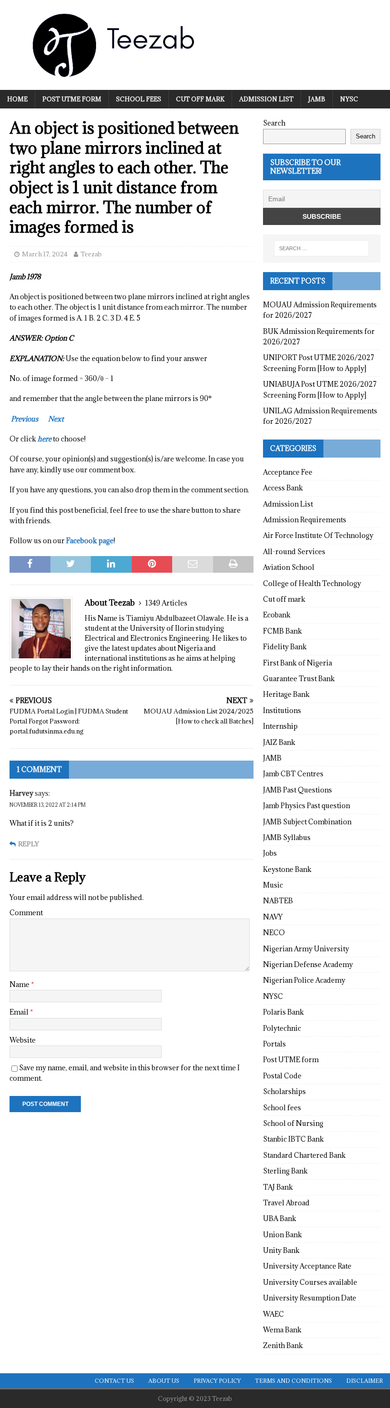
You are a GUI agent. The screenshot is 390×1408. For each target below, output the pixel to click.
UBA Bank (279, 1218)
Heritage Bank (286, 694)
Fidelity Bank (285, 646)
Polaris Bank (283, 1012)
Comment (26, 912)
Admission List (266, 99)
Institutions (282, 710)
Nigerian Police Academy (304, 980)
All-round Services (294, 551)
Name (20, 984)
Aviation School (288, 567)
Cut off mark (200, 99)
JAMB (316, 99)
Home (17, 99)
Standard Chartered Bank (304, 1155)
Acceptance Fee (287, 472)
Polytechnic (282, 1028)
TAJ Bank (278, 1187)
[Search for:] (321, 248)
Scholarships (284, 1091)
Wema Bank (282, 1329)
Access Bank (283, 487)
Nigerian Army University (306, 948)
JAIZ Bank (279, 742)
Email (20, 1012)
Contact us (114, 1380)
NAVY (273, 916)
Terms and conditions (293, 1380)
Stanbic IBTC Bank (293, 1139)
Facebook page (90, 540)
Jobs (270, 853)
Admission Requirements (304, 519)
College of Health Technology (312, 583)
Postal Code (282, 1075)
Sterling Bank (285, 1170)
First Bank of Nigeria (297, 662)
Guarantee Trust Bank (299, 678)
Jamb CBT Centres (293, 773)
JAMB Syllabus (287, 837)
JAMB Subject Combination (307, 821)
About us (163, 1380)
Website (23, 1040)
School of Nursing (293, 1123)
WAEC (273, 1314)
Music (273, 885)
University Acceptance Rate (307, 1266)
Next (56, 418)
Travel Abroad (286, 1202)
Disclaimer (364, 1380)
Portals (274, 1043)
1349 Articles (166, 602)
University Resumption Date (309, 1297)
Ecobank (277, 614)
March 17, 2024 (45, 254)
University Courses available (310, 1282)
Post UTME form (71, 99)
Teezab (91, 254)
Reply (28, 844)
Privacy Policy (217, 1380)
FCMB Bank (282, 631)
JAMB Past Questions (297, 789)
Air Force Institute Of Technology (318, 535)
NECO (274, 932)
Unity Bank (281, 1250)
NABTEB (278, 900)
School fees (138, 99)
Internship (280, 726)
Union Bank (282, 1234)
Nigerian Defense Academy (308, 964)
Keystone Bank (287, 869)
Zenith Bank (283, 1345)
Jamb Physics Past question (306, 805)
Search (274, 122)
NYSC (349, 99)
